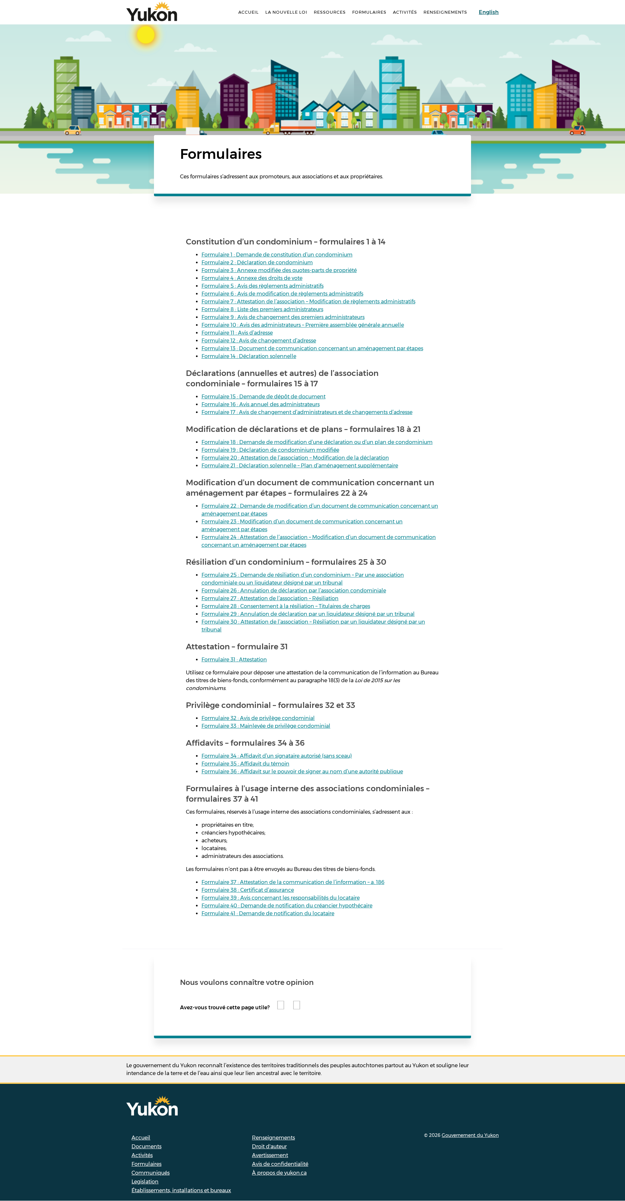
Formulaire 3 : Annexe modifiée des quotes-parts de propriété (279, 270)
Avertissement (270, 1155)
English (489, 12)
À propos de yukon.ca (279, 1173)
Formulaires (369, 12)
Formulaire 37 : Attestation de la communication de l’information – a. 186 (292, 882)
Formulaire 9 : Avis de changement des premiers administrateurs (283, 317)
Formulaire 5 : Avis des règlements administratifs (262, 286)
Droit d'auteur (269, 1146)
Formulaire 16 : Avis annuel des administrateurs (260, 404)
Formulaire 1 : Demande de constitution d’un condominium (277, 255)
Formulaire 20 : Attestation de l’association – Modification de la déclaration (295, 458)
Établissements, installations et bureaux (181, 1190)
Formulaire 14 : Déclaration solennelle (248, 356)
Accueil (248, 12)
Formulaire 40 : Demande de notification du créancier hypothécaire (286, 906)
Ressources (330, 12)
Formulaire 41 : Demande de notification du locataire (267, 913)
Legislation (145, 1182)
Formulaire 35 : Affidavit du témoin (245, 764)
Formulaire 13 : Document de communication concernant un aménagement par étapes (312, 348)
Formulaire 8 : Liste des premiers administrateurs (262, 309)
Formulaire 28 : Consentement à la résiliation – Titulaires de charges (285, 606)
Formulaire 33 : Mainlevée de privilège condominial (265, 726)
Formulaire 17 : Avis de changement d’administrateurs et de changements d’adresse (306, 412)
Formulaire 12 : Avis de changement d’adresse (258, 341)
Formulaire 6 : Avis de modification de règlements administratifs (282, 294)
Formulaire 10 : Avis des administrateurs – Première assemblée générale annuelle (302, 325)
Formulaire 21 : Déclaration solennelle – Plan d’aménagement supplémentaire (299, 465)
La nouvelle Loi (286, 12)
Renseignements (445, 12)
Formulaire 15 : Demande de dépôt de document (263, 396)
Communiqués (151, 1173)
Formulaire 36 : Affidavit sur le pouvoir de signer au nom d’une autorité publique (302, 771)
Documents (146, 1146)
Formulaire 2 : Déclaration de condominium (257, 262)
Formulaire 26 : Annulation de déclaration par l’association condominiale (293, 590)
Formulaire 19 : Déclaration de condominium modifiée (270, 450)
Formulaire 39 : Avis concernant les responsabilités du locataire (280, 898)
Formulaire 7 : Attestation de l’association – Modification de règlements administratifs (308, 301)
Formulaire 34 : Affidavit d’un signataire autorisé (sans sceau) (276, 756)
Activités (405, 12)
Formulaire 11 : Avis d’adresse (237, 333)
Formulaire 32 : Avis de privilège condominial (258, 718)
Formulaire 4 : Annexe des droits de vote (251, 278)
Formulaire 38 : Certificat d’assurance (247, 890)
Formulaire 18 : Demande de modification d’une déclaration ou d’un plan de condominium (317, 442)
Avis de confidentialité (280, 1164)
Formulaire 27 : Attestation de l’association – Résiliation (270, 598)
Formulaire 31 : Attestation (234, 659)
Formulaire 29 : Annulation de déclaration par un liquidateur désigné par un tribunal (308, 614)
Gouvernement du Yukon (470, 1135)
